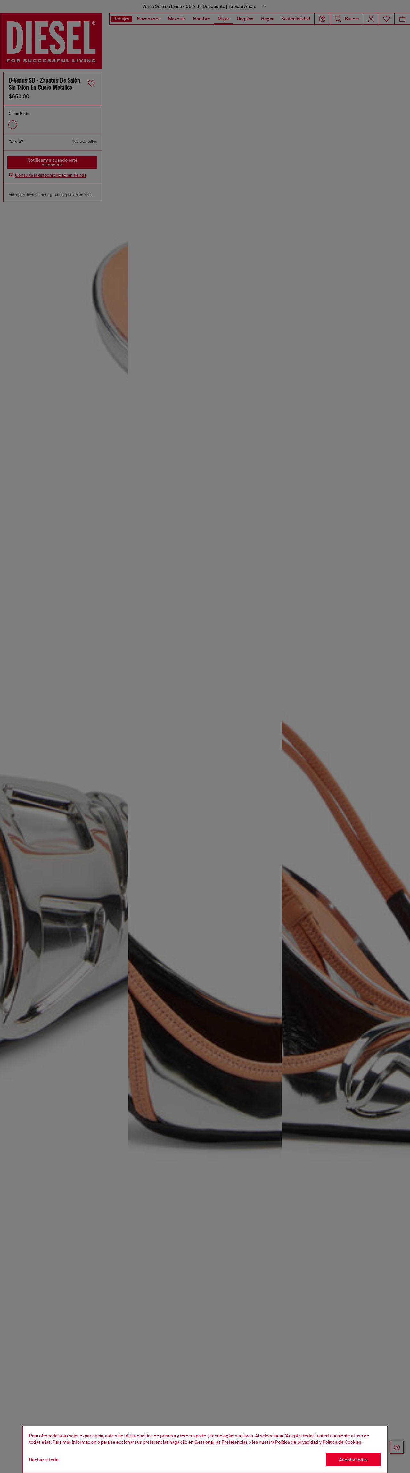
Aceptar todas (353, 1459)
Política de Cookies (342, 1442)
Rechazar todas (45, 1459)
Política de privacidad (296, 1442)
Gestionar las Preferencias (221, 1442)
